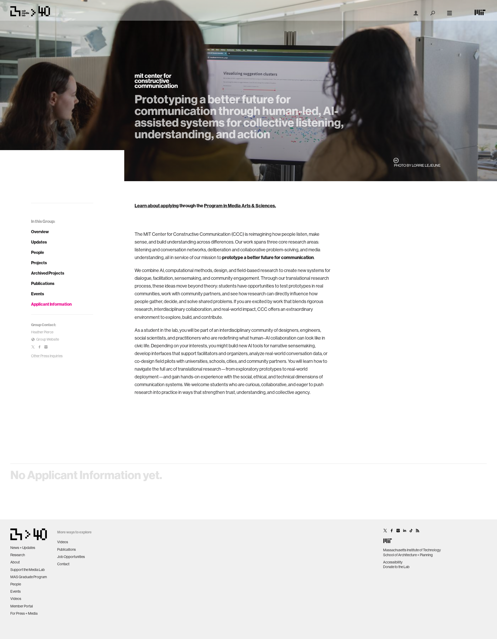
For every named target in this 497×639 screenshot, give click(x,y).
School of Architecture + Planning (408, 555)
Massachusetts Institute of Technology (412, 550)
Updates (39, 242)
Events (37, 293)
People (37, 252)
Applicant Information (51, 304)
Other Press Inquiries (47, 356)
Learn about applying (157, 206)
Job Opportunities (71, 556)
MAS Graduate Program (28, 577)
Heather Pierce (42, 332)
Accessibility (393, 562)
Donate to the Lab (396, 566)
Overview (40, 231)
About (15, 562)
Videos (15, 598)
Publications (42, 283)
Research (17, 555)
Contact (63, 564)
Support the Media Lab (27, 569)
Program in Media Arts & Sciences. (240, 206)
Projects (39, 262)
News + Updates (22, 547)
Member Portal (21, 606)
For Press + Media (24, 613)
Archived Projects (47, 273)
